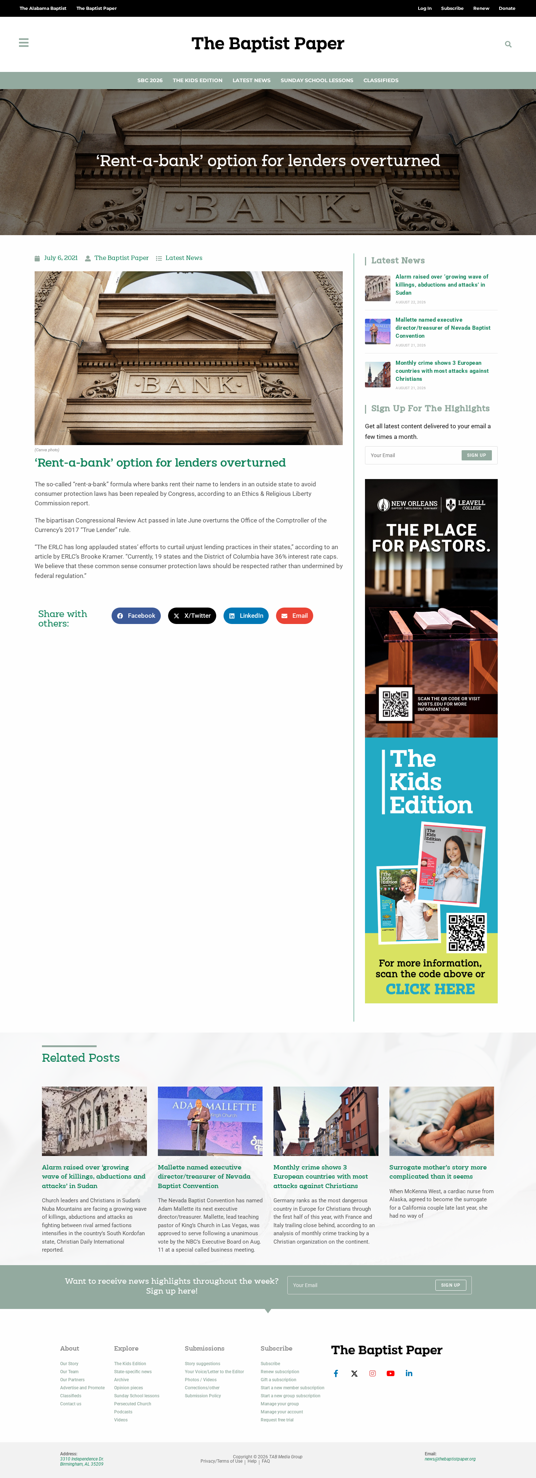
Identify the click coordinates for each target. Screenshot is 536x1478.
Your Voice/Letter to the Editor (214, 1371)
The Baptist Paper (97, 8)
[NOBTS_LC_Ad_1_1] (431, 607)
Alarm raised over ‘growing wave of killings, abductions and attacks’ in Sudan (442, 284)
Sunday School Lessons (317, 80)
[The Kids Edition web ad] (431, 869)
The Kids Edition (197, 80)
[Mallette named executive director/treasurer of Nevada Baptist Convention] (378, 331)
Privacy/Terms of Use (221, 1461)
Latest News (252, 80)
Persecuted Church (132, 1403)
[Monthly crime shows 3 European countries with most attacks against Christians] (378, 374)
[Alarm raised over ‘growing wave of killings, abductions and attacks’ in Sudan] (378, 288)
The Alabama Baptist (43, 8)
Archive (121, 1379)
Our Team (69, 1371)
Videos (121, 1420)
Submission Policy (203, 1395)
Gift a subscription (278, 1379)
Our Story (69, 1363)
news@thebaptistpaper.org (450, 1459)
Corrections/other (202, 1387)
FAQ (266, 1461)
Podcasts (123, 1411)
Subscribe (270, 1363)
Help (252, 1461)
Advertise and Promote (82, 1387)
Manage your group (280, 1403)
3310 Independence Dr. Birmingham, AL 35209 (82, 1461)
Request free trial (277, 1420)
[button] (508, 44)
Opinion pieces (128, 1387)
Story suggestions (202, 1363)
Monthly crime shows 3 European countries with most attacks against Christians (442, 371)
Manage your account (282, 1411)
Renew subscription (280, 1371)
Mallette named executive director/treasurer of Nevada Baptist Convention (443, 328)
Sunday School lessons (136, 1395)
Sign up (476, 455)
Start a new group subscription (291, 1395)
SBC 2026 (150, 80)
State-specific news (133, 1371)
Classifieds (381, 80)
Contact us (70, 1403)
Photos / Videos (201, 1379)
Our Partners (72, 1379)
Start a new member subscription (293, 1387)
